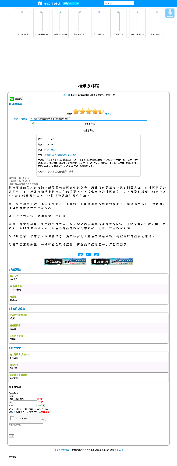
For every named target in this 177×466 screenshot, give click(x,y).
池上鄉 (67, 95)
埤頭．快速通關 (41, 34)
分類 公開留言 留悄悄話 (24, 412)
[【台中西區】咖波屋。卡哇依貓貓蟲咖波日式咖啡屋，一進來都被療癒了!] (118, 21)
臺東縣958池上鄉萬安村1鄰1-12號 (60, 155)
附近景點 (15, 269)
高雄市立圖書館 (60, 34)
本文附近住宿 (17, 308)
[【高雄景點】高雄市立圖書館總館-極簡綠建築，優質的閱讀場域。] (60, 21)
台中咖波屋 (118, 34)
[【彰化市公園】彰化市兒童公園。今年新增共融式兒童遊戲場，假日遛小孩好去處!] (137, 21)
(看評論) (108, 114)
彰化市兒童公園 (137, 34)
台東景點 (60, 119)
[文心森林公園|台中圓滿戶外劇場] (99, 21)
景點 (16, 119)
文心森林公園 (99, 34)
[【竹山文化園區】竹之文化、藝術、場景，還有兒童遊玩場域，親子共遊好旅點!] (22, 21)
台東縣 (24, 119)
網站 (81, 255)
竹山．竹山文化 (22, 34)
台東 (67, 119)
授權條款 (118, 450)
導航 (96, 255)
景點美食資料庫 (61, 450)
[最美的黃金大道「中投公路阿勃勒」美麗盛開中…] (157, 21)
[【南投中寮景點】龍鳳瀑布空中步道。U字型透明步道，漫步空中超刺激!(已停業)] (80, 21)
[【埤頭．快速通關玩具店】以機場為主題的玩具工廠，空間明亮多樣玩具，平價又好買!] (41, 21)
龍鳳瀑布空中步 (79, 34)
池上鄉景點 (42, 119)
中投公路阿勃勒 (157, 34)
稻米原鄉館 (15, 104)
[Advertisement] (88, 60)
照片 (88, 255)
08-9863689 (49, 150)
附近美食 (15, 348)
